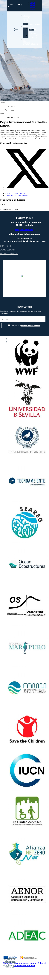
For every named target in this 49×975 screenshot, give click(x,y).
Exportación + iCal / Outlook (16, 195)
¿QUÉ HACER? (26, 21)
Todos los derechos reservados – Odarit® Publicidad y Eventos (24, 964)
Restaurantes (34, 24)
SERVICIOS (28, 26)
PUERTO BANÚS (26, 16)
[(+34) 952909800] (9, 7)
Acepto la (25, 325)
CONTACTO (5, 246)
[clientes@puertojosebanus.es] (19, 5)
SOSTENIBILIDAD (30, 44)
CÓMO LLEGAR (7, 250)
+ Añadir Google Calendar (15, 193)
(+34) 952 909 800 (24, 229)
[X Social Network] (27, 188)
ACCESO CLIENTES (9, 253)
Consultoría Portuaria (33, 36)
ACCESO (31, 30)
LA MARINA (26, 40)
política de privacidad (30, 325)
